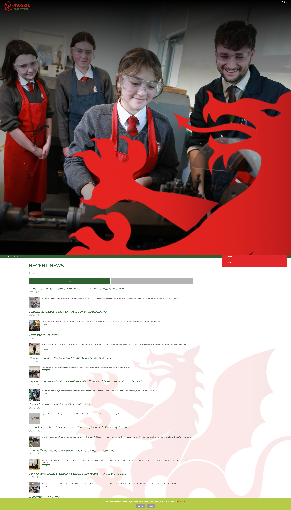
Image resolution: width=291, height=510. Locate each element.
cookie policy (181, 502)
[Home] (17, 6)
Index (70, 281)
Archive (152, 281)
